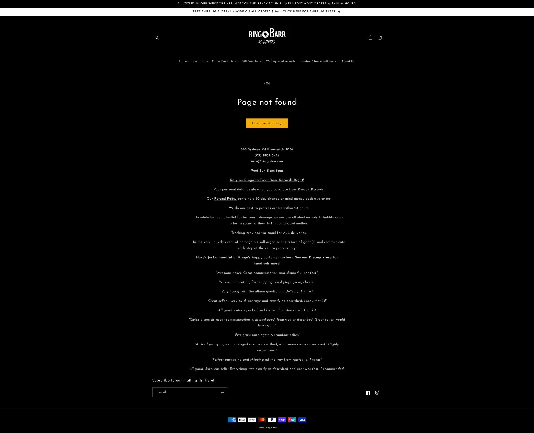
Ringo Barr (271, 428)
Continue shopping (267, 123)
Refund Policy (225, 198)
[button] (156, 37)
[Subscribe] (222, 392)
